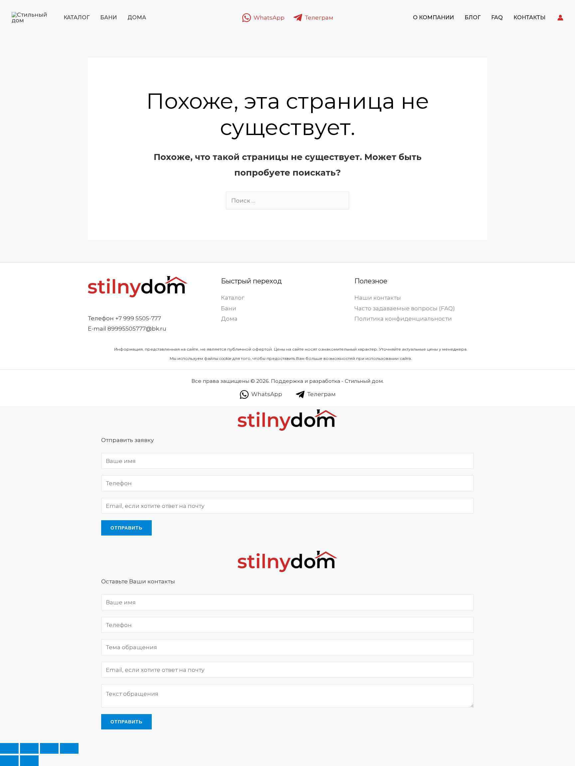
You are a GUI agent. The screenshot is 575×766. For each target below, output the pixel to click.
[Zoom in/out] (69, 748)
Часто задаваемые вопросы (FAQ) (404, 308)
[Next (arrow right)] (29, 760)
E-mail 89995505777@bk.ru (127, 328)
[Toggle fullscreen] (49, 748)
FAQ (497, 17)
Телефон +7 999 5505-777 (124, 318)
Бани (108, 17)
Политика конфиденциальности (403, 318)
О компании (433, 17)
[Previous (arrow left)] (9, 760)
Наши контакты (377, 297)
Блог (472, 17)
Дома (136, 17)
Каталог (77, 17)
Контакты (529, 17)
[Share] (29, 748)
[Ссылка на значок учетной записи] (560, 18)
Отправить (126, 528)
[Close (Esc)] (9, 748)
